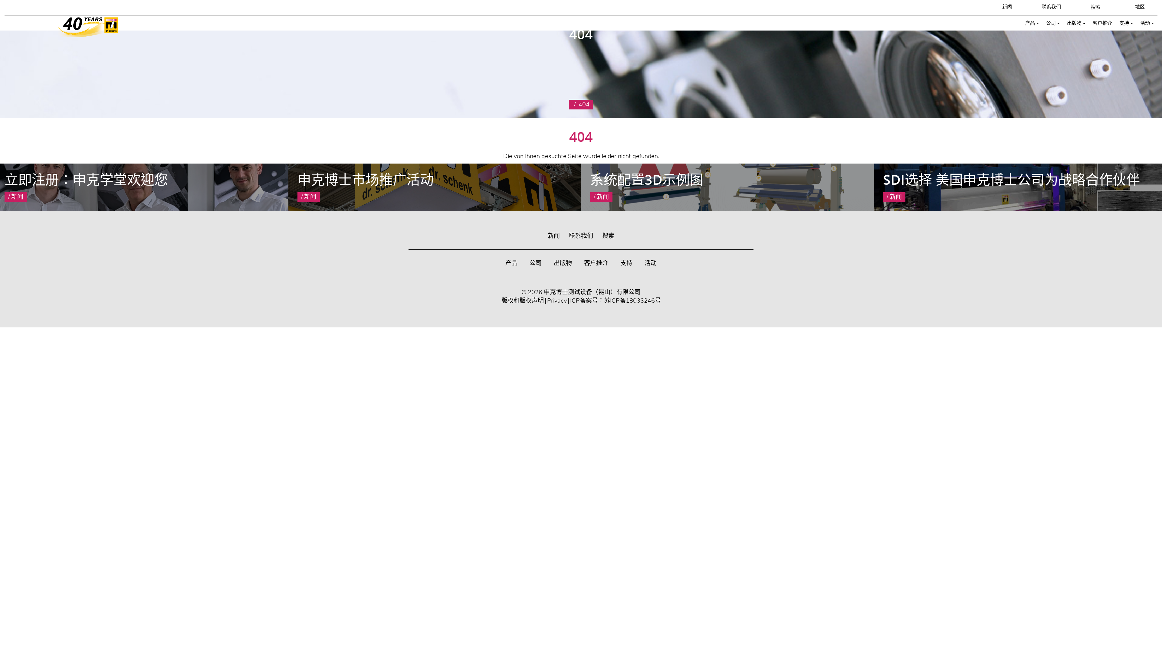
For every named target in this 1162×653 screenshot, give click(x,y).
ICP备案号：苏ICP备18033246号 (615, 301)
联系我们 (1051, 7)
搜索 (608, 236)
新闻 (1007, 7)
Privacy (557, 301)
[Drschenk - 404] (88, 27)
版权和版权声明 (522, 301)
